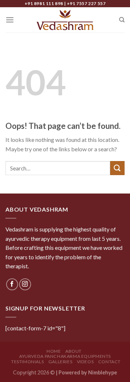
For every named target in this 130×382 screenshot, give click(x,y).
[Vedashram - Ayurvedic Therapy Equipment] (65, 20)
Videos (85, 361)
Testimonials (27, 361)
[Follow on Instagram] (25, 284)
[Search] (122, 20)
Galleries (60, 361)
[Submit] (117, 168)
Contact (109, 361)
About (73, 351)
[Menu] (9, 20)
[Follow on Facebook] (12, 284)
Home (54, 351)
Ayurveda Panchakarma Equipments (65, 356)
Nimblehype (102, 372)
